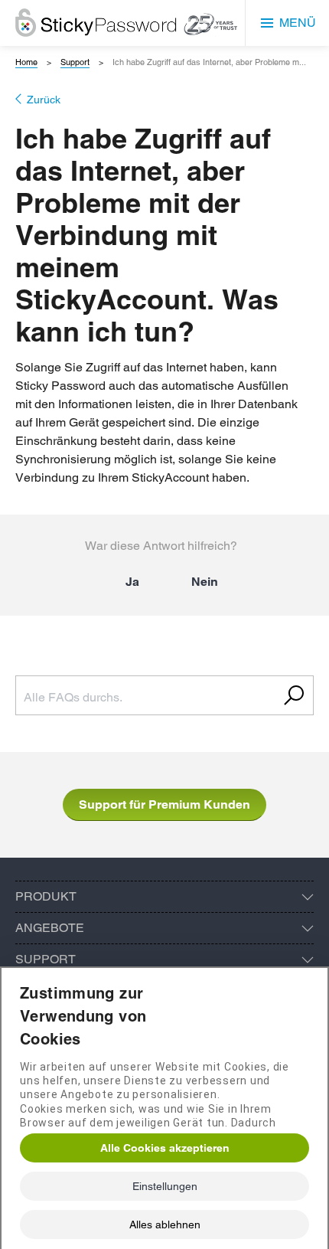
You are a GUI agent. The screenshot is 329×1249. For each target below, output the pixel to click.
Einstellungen (164, 1186)
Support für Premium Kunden (164, 804)
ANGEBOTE (49, 927)
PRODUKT (46, 896)
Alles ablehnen (164, 1224)
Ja (132, 581)
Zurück (43, 99)
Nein (204, 581)
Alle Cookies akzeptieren (165, 1148)
